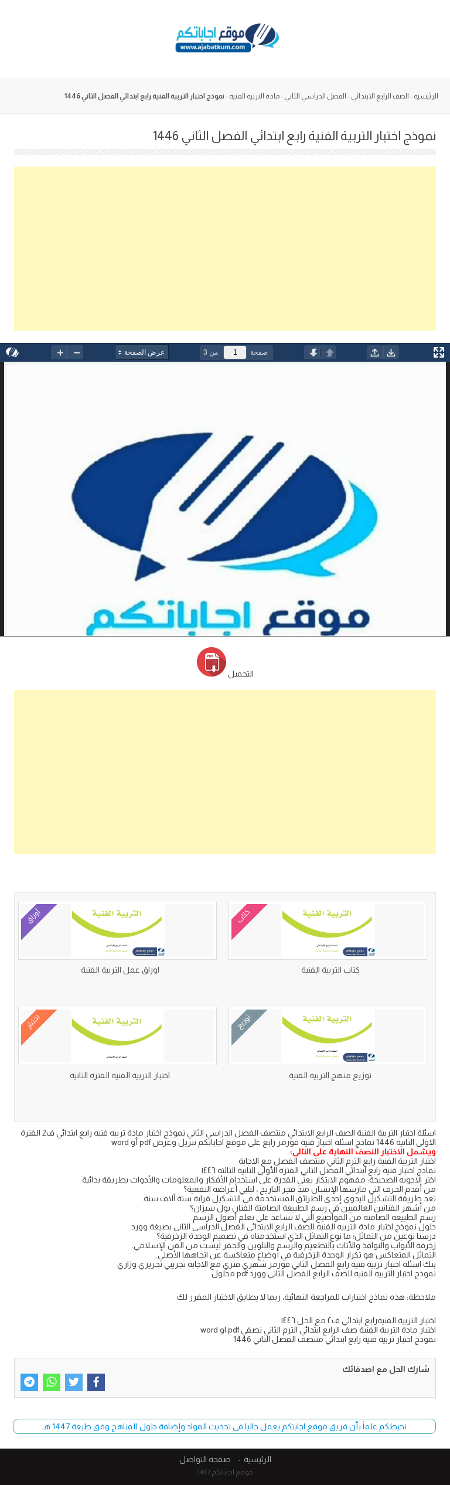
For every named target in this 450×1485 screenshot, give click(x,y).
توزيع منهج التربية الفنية (330, 1075)
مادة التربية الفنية (254, 96)
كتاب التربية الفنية (330, 969)
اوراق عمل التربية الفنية (120, 969)
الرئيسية (426, 96)
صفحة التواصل (205, 1459)
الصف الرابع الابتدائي (380, 96)
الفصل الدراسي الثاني (315, 96)
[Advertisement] (225, 248)
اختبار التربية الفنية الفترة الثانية (120, 1075)
